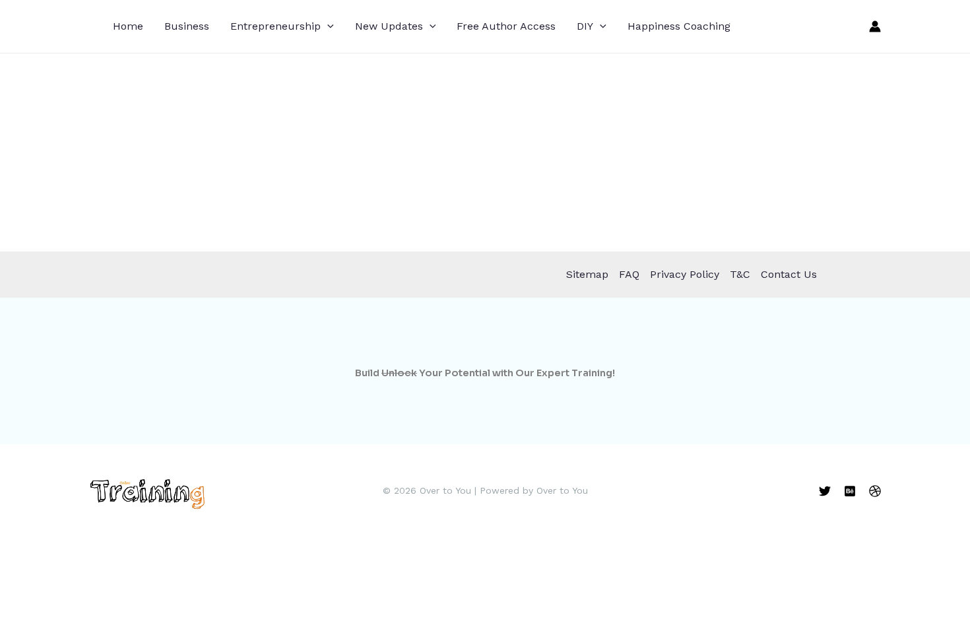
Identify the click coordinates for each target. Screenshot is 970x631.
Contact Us (789, 274)
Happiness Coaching (679, 26)
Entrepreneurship (275, 26)
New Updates (389, 26)
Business (186, 26)
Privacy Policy (684, 274)
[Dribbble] (875, 491)
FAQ (629, 274)
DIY (585, 26)
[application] (327, 26)
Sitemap (587, 274)
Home (128, 26)
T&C (740, 274)
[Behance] (850, 491)
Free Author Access (506, 26)
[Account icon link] (875, 26)
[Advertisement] (485, 152)
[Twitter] (825, 491)
